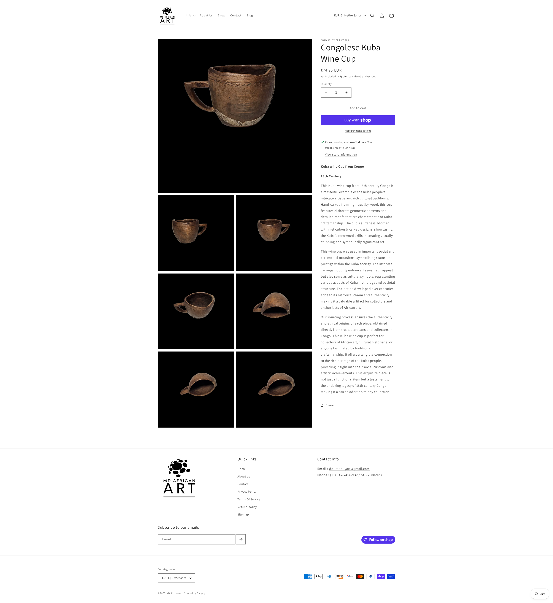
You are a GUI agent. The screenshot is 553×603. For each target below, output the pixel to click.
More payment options (358, 130)
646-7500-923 (371, 475)
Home (241, 469)
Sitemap (243, 514)
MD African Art (175, 593)
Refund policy (247, 507)
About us (243, 476)
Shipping (342, 76)
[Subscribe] (241, 539)
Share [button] (330, 405)
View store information (341, 154)
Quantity (326, 84)
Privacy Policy (246, 491)
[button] (190, 15)
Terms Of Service (248, 499)
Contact (242, 484)
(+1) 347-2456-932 (344, 475)
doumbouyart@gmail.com (349, 468)
